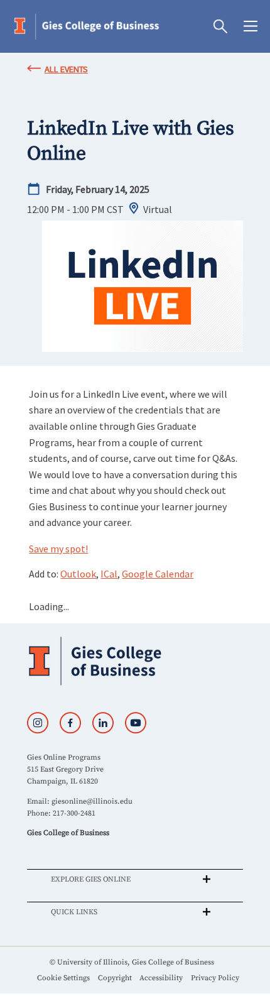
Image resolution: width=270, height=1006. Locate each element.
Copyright (115, 978)
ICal (108, 573)
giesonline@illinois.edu (91, 801)
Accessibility (161, 978)
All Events (66, 69)
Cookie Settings (63, 978)
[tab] (135, 879)
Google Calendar (157, 573)
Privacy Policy (215, 978)
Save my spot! (58, 548)
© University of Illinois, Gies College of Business (132, 962)
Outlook (78, 573)
